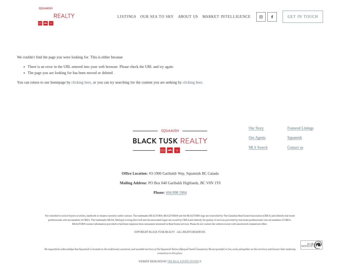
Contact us (295, 147)
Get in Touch (303, 17)
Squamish (294, 138)
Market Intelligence (226, 17)
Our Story (256, 128)
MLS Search (258, 147)
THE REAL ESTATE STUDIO (183, 261)
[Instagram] (261, 17)
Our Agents (257, 138)
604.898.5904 (176, 193)
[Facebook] (272, 17)
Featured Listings (300, 128)
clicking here (81, 82)
